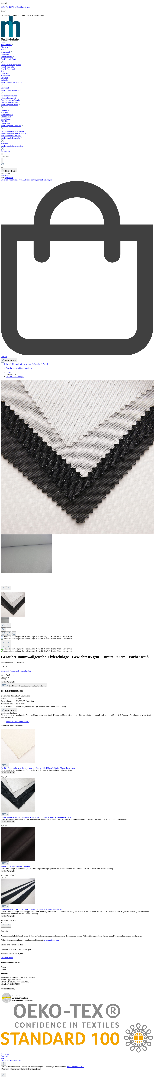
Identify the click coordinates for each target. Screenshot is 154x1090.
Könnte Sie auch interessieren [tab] (17, 722)
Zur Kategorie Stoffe (9, 59)
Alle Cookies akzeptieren (31, 1069)
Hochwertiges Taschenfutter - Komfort (15, 866)
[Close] (3, 630)
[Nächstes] (8, 588)
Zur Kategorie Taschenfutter (12, 82)
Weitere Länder (7, 958)
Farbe (3, 675)
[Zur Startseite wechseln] (10, 40)
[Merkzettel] (2, 165)
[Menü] (2, 154)
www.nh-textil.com (51, 940)
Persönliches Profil (16, 180)
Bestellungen (47, 180)
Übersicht (5, 180)
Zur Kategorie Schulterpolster (12, 146)
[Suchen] (2, 159)
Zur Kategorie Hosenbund (11, 126)
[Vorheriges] (3, 588)
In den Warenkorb (8, 682)
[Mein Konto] (2, 167)
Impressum (5, 1054)
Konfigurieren (15, 1069)
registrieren (9, 178)
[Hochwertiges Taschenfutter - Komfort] (18, 860)
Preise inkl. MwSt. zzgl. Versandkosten (16, 671)
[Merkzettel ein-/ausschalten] (5, 765)
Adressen (27, 180)
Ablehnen (5, 1069)
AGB (3, 1058)
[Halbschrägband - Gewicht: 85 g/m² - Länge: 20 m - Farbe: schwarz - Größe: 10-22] (18, 903)
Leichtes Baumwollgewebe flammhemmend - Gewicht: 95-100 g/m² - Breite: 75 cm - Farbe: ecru (38, 768)
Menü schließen (10, 171)
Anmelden (5, 175)
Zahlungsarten (36, 180)
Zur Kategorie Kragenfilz (11, 138)
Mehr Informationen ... (75, 1067)
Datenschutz (5, 1056)
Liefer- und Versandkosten (11, 1060)
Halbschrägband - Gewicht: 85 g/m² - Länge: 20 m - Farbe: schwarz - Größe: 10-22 (32, 909)
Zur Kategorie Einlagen (10, 90)
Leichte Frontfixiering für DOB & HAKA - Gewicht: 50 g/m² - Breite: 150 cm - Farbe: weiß (36, 817)
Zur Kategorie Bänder (9, 105)
